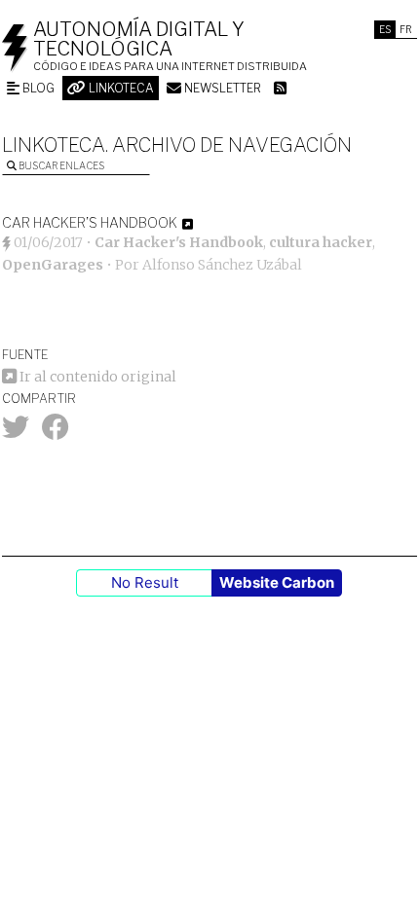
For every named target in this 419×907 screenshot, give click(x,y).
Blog (37, 88)
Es (385, 29)
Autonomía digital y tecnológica (139, 39)
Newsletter (221, 88)
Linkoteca (120, 88)
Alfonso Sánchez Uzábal (222, 264)
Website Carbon (276, 582)
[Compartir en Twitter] (15, 432)
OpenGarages (52, 264)
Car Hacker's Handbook (179, 242)
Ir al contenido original (96, 376)
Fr (406, 29)
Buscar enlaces (60, 165)
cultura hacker (320, 242)
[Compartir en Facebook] (55, 432)
